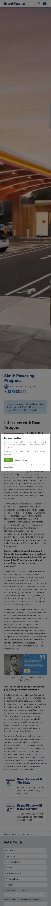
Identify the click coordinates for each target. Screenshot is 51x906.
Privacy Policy (8, 467)
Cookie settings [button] (21, 460)
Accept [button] (8, 460)
